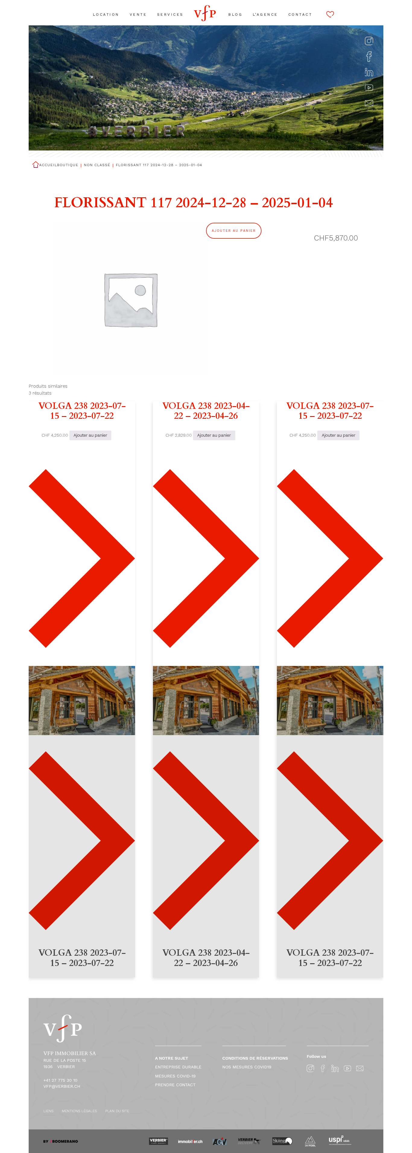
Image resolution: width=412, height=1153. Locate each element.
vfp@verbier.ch (61, 1086)
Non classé (97, 165)
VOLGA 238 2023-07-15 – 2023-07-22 (82, 411)
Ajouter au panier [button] (90, 435)
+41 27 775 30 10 (60, 1080)
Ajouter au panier (234, 231)
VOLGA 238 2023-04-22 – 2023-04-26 (206, 411)
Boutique (67, 165)
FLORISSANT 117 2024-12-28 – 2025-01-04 (159, 165)
